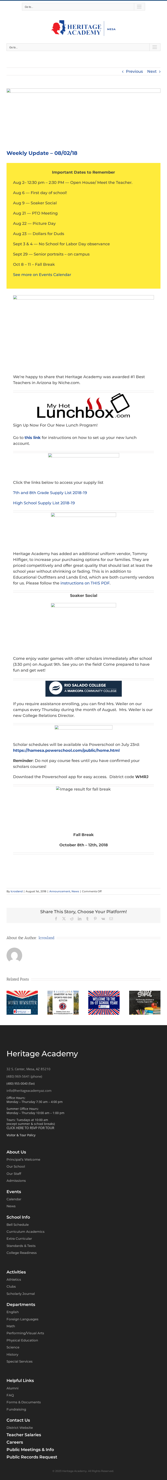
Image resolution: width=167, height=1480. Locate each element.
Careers (15, 1442)
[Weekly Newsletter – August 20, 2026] (22, 993)
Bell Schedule (18, 1225)
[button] (10, 1002)
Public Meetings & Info (30, 1449)
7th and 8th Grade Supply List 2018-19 (50, 492)
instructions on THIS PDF (85, 583)
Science (13, 1347)
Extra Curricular (19, 1238)
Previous (134, 71)
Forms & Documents (24, 1402)
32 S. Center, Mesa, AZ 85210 (28, 1069)
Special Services (20, 1361)
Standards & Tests (21, 1246)
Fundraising (16, 1409)
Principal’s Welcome (23, 1159)
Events (14, 1191)
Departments (21, 1304)
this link (32, 437)
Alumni (12, 1388)
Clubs (11, 1286)
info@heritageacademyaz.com (29, 1090)
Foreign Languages (22, 1319)
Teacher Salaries (24, 1434)
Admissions (16, 1181)
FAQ (10, 1395)
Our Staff (14, 1174)
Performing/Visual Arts (25, 1333)
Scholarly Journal (21, 1294)
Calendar (14, 1199)
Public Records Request (32, 1457)
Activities (16, 1272)
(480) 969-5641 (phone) (24, 1076)
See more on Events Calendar (42, 274)
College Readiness (22, 1253)
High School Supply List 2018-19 (44, 503)
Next (152, 71)
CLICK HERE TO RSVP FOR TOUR (30, 1128)
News (75, 891)
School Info (18, 1217)
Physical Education (22, 1340)
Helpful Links (20, 1380)
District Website (20, 1428)
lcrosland (17, 891)
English (13, 1312)
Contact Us (18, 1420)
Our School (16, 1166)
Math (11, 1326)
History (12, 1354)
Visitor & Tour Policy (21, 1135)
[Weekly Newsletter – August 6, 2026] (104, 993)
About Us (16, 1152)
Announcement (59, 891)
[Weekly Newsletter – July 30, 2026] (144, 993)
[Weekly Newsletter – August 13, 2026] (63, 993)
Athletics (14, 1279)
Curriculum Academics (26, 1231)
